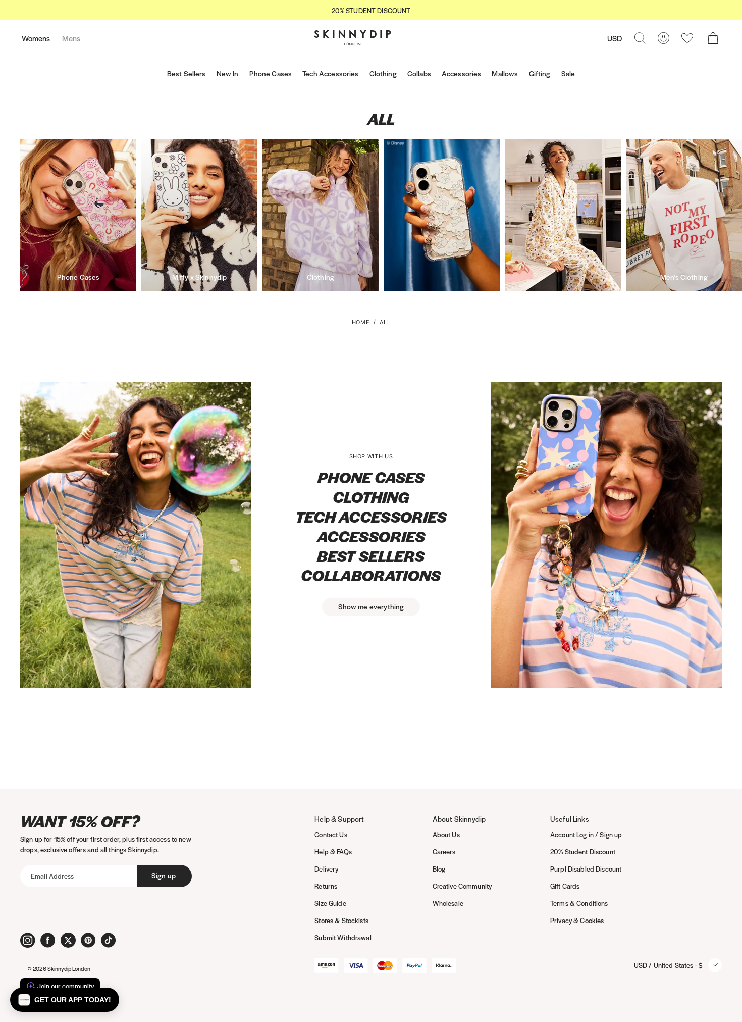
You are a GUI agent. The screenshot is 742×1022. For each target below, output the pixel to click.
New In (228, 73)
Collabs (419, 73)
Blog (439, 869)
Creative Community (462, 886)
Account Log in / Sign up (586, 834)
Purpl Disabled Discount (585, 869)
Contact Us (330, 834)
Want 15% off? (80, 821)
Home (361, 322)
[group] (371, 10)
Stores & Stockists (341, 920)
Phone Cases (270, 73)
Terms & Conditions (579, 903)
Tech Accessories (330, 73)
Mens (71, 38)
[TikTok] (108, 940)
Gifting (540, 73)
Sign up (163, 875)
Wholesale (448, 903)
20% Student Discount (582, 851)
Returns (325, 886)
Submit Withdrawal (342, 937)
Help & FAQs (333, 851)
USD (614, 38)
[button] (64, 1000)
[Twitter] (68, 940)
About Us (446, 834)
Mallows (505, 73)
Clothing (383, 73)
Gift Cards (564, 886)
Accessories (462, 73)
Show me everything (371, 606)
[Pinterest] (88, 940)
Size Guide (330, 903)
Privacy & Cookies (577, 920)
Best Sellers (186, 73)
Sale (568, 73)
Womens (36, 38)
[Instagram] (27, 940)
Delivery (326, 869)
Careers (444, 851)
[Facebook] (48, 940)
